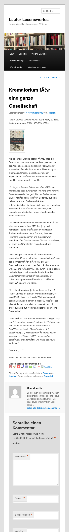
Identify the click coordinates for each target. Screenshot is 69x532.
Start (12, 53)
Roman (46, 373)
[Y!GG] (14, 367)
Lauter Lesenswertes (29, 19)
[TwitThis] (46, 367)
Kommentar (21, 456)
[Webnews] (18, 367)
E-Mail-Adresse (23, 514)
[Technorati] (30, 367)
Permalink (48, 376)
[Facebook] (26, 367)
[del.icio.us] (22, 367)
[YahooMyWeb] (38, 367)
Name (20, 498)
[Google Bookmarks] (34, 367)
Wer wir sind (34, 60)
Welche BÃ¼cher (39, 53)
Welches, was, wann (37, 67)
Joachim (51, 112)
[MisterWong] (10, 367)
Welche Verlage (17, 60)
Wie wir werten (16, 67)
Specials (23, 53)
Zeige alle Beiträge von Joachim (43, 407)
